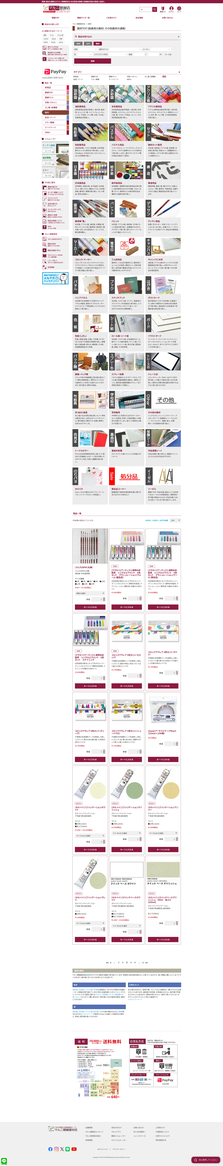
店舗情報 (88, 1127)
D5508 (46, 42)
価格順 (148, 520)
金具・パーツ (78, 79)
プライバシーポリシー (119, 1149)
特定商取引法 (161, 1140)
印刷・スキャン (132, 76)
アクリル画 (89, 989)
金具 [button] (88, 43)
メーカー (146, 49)
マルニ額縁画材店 (78, 24)
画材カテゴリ (103, 49)
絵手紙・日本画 (99, 1011)
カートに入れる (90, 607)
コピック (78, 997)
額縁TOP (55, 17)
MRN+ (129, 79)
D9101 (54, 38)
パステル (98, 994)
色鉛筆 (105, 994)
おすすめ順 (164, 520)
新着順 (155, 520)
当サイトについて (103, 1149)
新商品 (76, 76)
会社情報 (139, 17)
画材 (164, 76)
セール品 (168, 54)
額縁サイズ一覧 (83, 17)
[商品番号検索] (154, 9)
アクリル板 (60, 35)
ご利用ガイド (111, 17)
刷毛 (80, 1014)
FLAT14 (46, 38)
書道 (120, 1011)
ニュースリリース (139, 1136)
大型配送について (162, 1131)
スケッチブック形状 (101, 54)
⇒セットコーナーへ (135, 999)
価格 (130, 54)
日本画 (96, 989)
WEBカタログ (116, 1127)
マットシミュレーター (119, 1140)
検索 (93, 61)
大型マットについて (163, 1136)
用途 (75, 49)
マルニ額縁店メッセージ (94, 1131)
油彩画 (75, 989)
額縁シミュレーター (118, 1136)
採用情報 (88, 1140)
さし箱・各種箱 (150, 76)
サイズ (52, 35)
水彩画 (81, 989)
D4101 (61, 42)
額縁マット (113, 76)
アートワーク (113, 79)
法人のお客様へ (139, 1131)
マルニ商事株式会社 (93, 1136)
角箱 (60, 38)
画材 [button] (98, 43)
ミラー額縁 (95, 79)
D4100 (53, 42)
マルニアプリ (116, 1131)
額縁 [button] (78, 43)
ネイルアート (88, 1014)
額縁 (45, 35)
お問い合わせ (167, 17)
